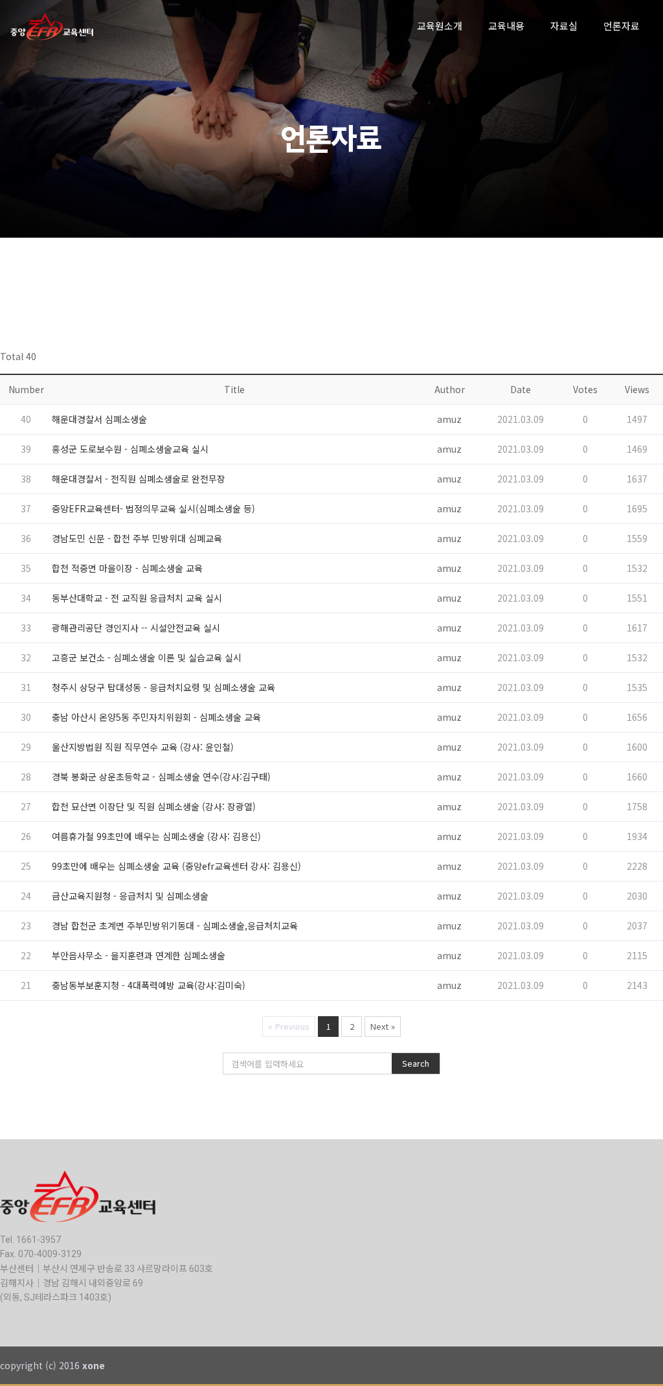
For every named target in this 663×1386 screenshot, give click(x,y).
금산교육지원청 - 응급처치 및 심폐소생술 (130, 895)
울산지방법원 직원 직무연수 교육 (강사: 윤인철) (143, 746)
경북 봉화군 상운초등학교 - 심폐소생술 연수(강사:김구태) (161, 776)
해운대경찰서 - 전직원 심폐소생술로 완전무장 (138, 478)
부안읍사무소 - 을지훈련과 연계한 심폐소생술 (138, 955)
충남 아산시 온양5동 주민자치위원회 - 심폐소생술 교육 (156, 716)
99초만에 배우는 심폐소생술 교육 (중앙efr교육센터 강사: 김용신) (176, 865)
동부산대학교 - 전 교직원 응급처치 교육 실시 (137, 597)
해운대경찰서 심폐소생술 (99, 419)
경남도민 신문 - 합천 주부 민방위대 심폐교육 (137, 538)
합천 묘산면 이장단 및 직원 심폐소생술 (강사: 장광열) (154, 806)
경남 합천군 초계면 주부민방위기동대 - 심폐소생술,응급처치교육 (175, 925)
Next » (382, 1026)
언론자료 (621, 26)
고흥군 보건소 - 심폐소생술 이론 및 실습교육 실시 (147, 657)
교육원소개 (439, 26)
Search (415, 1063)
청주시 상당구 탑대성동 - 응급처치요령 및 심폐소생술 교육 (163, 687)
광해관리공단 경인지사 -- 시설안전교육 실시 (136, 627)
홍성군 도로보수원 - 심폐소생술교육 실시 (130, 448)
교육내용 (506, 26)
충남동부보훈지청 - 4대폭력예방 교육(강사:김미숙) (148, 985)
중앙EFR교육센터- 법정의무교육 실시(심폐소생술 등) (153, 508)
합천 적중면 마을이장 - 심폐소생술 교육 (127, 568)
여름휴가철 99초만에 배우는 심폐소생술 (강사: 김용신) (156, 836)
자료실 (564, 26)
